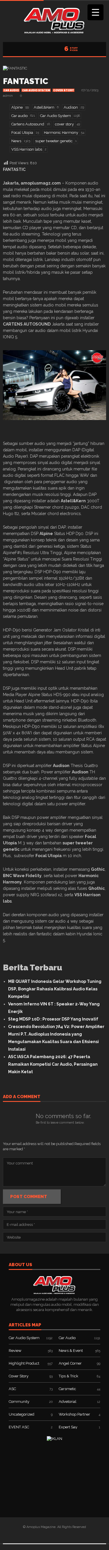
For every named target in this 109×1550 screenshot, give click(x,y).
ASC (12, 1389)
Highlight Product (24, 1363)
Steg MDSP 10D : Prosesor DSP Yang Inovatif (53, 1019)
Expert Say (68, 1427)
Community (19, 1401)
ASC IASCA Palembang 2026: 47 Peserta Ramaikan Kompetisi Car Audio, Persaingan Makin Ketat (53, 1064)
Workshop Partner (74, 1414)
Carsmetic (67, 1389)
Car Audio (11, 90)
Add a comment (21, 1097)
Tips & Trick (68, 1376)
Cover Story (63, 90)
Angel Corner (70, 1363)
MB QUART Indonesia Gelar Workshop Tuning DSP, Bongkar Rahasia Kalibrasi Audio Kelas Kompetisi (54, 989)
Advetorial (67, 1401)
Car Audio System (36, 90)
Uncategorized (21, 1414)
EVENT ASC (19, 1427)
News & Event (71, 1350)
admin (8, 96)
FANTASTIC (25, 81)
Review (15, 1350)
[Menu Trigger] (95, 12)
